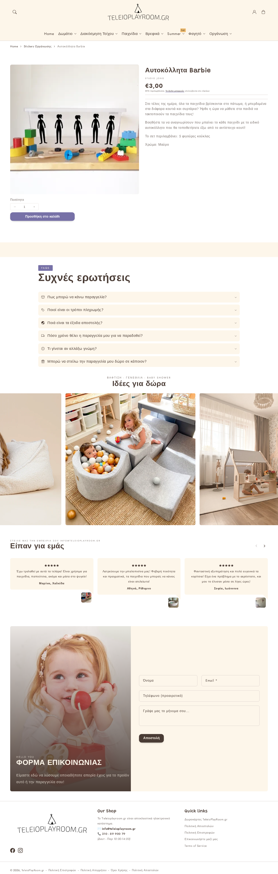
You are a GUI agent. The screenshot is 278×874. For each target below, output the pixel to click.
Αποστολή (151, 738)
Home (14, 46)
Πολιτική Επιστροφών (200, 833)
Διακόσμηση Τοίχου (97, 33)
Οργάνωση (218, 33)
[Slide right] (264, 545)
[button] (14, 12)
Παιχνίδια (130, 33)
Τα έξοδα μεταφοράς (174, 90)
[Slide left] (256, 545)
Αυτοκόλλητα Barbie (71, 46)
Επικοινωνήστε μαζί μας (201, 839)
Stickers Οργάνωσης (38, 46)
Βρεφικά (153, 33)
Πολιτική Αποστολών (199, 826)
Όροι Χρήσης (119, 870)
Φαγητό (194, 33)
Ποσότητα (17, 199)
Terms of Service (196, 846)
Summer (174, 33)
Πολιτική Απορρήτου (94, 870)
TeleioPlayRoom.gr (33, 870)
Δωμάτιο (65, 33)
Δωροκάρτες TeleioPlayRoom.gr (206, 819)
